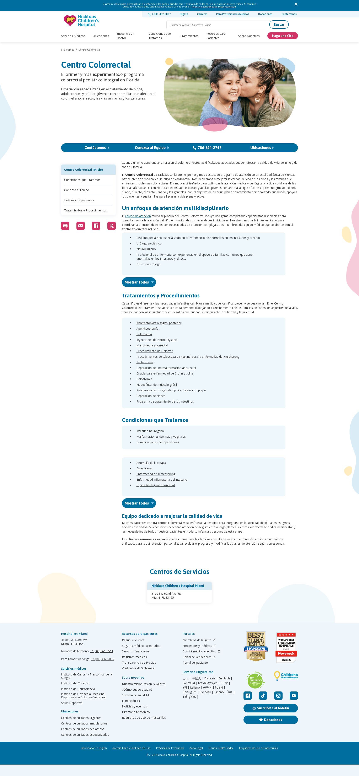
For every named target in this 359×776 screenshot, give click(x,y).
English (184, 14)
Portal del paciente (195, 662)
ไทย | (231, 692)
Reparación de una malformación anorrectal (166, 368)
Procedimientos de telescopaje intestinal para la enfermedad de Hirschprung (187, 357)
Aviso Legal (196, 748)
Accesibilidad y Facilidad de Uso (131, 748)
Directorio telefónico (136, 712)
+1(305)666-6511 (101, 651)
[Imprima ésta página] (65, 226)
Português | (191, 692)
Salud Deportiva (71, 703)
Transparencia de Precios (139, 662)
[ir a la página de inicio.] (81, 21)
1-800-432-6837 (161, 14)
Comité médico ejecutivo (200, 651)
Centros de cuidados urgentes (81, 718)
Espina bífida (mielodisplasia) (155, 485)
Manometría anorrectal (152, 345)
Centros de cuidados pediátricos (82, 729)
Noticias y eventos (134, 706)
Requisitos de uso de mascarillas (144, 717)
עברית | (225, 683)
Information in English (94, 748)
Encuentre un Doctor (125, 36)
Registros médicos (134, 657)
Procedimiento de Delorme (154, 351)
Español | (220, 692)
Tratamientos (189, 36)
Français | (211, 678)
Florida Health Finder (221, 748)
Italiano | (196, 687)
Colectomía (144, 334)
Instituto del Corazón (75, 683)
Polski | (220, 687)
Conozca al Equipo (150, 147)
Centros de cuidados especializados (85, 734)
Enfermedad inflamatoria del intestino (161, 479)
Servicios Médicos (73, 36)
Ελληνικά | (190, 683)
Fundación (129, 701)
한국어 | (208, 687)
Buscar (279, 24)
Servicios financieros (135, 651)
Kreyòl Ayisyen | (209, 683)
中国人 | (198, 678)
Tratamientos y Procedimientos (85, 210)
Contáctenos (289, 14)
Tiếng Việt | (190, 696)
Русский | (206, 692)
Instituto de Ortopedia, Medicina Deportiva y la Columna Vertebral (83, 695)
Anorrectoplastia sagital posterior (158, 323)
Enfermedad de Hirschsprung (155, 474)
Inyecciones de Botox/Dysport (156, 340)
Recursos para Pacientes (216, 36)
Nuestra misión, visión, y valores (144, 684)
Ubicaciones (101, 36)
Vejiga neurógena (148, 491)
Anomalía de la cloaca (151, 463)
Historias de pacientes (79, 200)
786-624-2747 (209, 147)
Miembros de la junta (197, 640)
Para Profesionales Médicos (232, 14)
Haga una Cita (282, 36)
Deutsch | (225, 678)
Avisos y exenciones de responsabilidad (214, 6)
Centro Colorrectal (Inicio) (83, 170)
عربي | (187, 678)
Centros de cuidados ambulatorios (84, 723)
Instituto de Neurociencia (78, 689)
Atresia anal (144, 468)
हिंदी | (186, 687)
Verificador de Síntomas (138, 668)
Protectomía (144, 362)
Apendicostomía (147, 328)
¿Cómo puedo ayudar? (137, 689)
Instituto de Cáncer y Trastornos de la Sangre (86, 676)
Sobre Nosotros (249, 36)
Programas (67, 50)
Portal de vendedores (197, 657)
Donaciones (265, 14)
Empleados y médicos (198, 646)
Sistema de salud (134, 695)
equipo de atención (138, 216)
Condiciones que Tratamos (160, 36)
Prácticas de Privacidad (170, 748)
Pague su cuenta (133, 640)
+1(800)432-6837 (102, 659)
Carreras (202, 14)
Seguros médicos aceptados (141, 645)
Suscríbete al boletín (273, 708)
